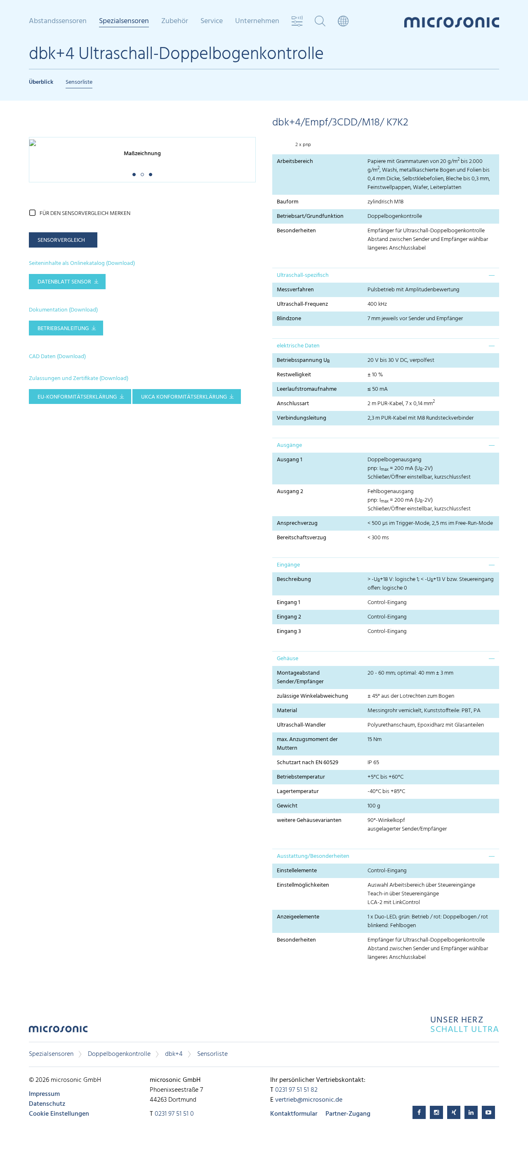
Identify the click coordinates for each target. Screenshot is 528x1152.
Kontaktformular (293, 1114)
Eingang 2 (289, 617)
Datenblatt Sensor (64, 282)
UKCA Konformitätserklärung (184, 397)
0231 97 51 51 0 (174, 1114)
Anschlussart (293, 403)
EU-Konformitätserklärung (77, 397)
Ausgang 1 (289, 460)
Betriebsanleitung (63, 328)
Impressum (44, 1094)
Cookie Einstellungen (59, 1114)
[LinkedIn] (471, 1112)
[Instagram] (436, 1112)
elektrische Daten (298, 346)
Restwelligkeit (294, 375)
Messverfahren (295, 290)
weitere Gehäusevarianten (309, 820)
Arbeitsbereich (295, 161)
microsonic (58, 1031)
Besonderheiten (296, 231)
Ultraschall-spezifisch (303, 275)
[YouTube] (488, 1112)
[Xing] (453, 1112)
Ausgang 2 (290, 491)
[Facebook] (419, 1112)
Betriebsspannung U (303, 361)
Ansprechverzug (297, 523)
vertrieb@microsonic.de (308, 1100)
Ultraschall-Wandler (301, 725)
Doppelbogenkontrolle (119, 1054)
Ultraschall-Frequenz (302, 304)
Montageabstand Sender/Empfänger (300, 677)
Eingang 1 (288, 602)
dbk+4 (174, 1054)
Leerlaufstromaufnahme (307, 389)
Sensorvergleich (61, 240)
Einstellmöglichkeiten (303, 885)
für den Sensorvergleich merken (85, 213)
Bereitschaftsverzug (301, 538)
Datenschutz (47, 1104)
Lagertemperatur (298, 791)
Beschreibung (294, 579)
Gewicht (287, 806)
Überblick (41, 82)
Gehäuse (287, 658)
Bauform (287, 202)
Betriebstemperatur (301, 777)
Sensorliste (79, 82)
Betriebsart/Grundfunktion (310, 216)
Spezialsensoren (51, 1054)
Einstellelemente (297, 871)
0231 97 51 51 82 (296, 1090)
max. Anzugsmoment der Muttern (307, 744)
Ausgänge (289, 445)
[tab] (385, 275)
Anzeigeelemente (298, 917)
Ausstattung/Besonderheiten (313, 856)
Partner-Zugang (347, 1114)
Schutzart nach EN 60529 (307, 762)
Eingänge (288, 565)
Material (287, 710)
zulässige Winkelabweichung (312, 696)
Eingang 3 (289, 631)
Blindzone (289, 318)
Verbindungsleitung (301, 418)
